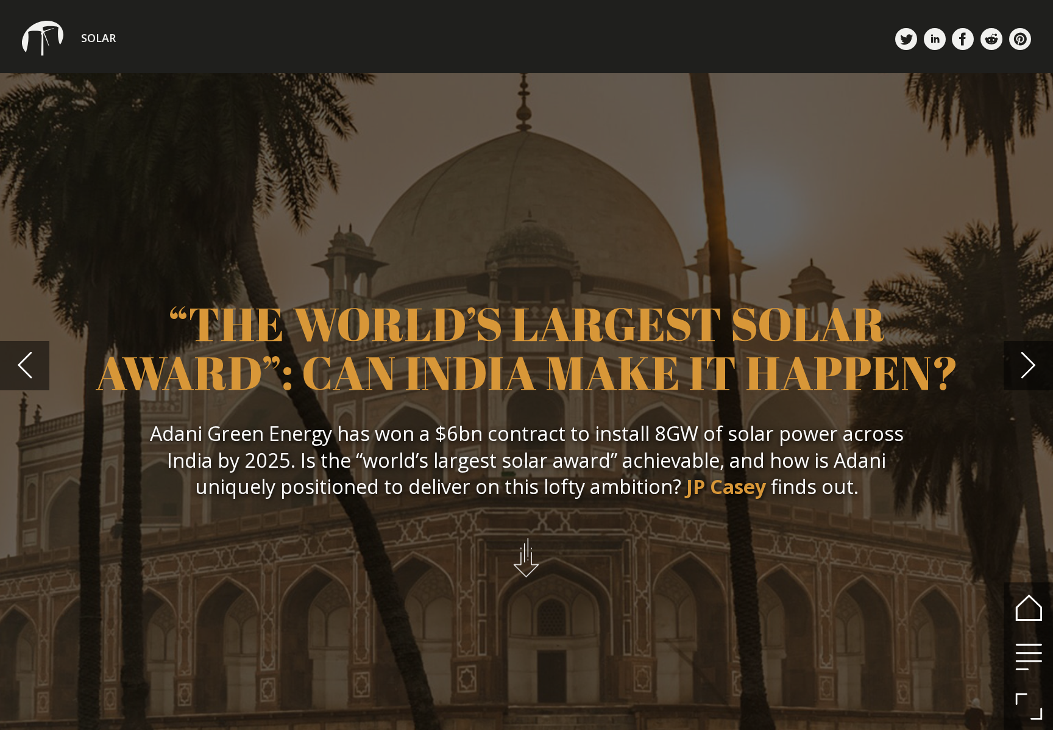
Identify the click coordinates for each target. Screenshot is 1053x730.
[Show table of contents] (1028, 656)
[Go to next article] (1028, 365)
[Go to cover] (1028, 607)
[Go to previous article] (24, 365)
